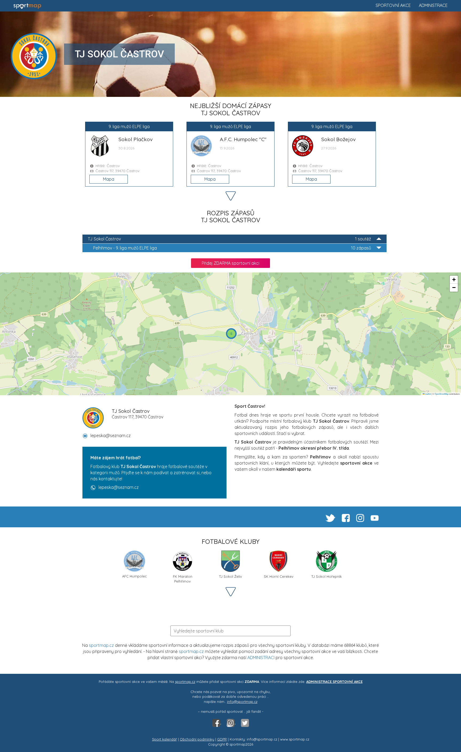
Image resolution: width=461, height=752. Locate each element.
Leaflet (427, 393)
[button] (231, 333)
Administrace (433, 5)
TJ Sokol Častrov (229, 239)
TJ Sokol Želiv (230, 576)
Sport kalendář (164, 739)
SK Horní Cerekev (278, 576)
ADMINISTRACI (261, 657)
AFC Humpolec (134, 576)
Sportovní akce (393, 5)
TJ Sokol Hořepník (326, 576)
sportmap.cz (101, 645)
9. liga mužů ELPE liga (232, 248)
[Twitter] (245, 722)
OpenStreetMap (441, 393)
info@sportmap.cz (242, 701)
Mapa (108, 179)
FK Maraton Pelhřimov (182, 578)
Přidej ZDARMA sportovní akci (230, 263)
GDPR (222, 739)
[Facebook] (216, 722)
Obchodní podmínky (197, 739)
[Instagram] (231, 722)
